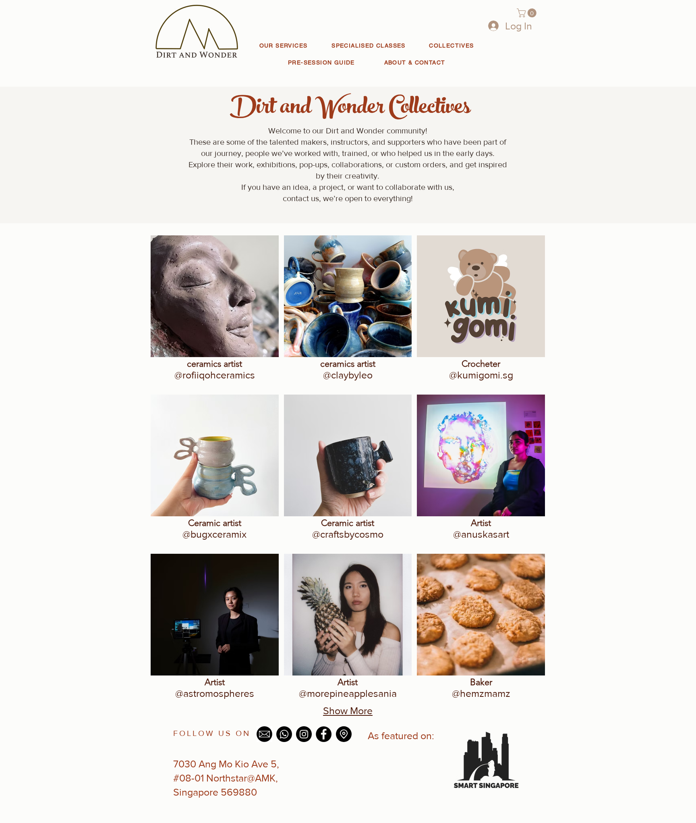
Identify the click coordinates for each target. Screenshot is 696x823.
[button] (528, 12)
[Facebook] (323, 734)
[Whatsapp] (284, 734)
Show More (348, 710)
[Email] (264, 734)
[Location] (344, 734)
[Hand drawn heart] (486, 758)
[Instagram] (304, 734)
